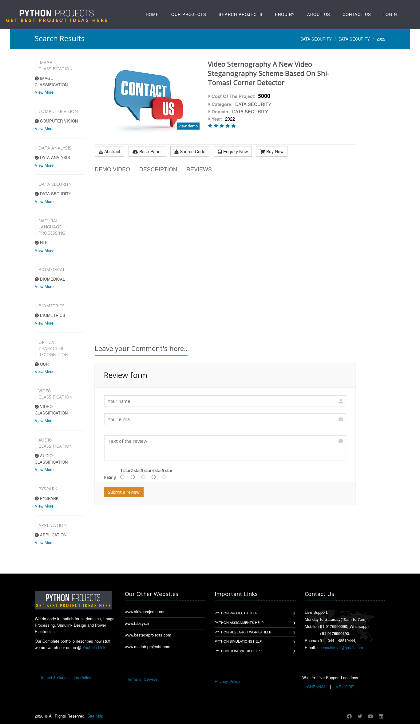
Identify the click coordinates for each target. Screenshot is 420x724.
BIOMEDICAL (52, 279)
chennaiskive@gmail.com (340, 647)
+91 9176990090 (332, 626)
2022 (381, 39)
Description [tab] (158, 169)
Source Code (192, 151)
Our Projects (188, 14)
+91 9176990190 (334, 633)
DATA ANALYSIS (54, 157)
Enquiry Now (235, 151)
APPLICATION (52, 535)
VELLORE (344, 687)
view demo (188, 126)
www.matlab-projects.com (147, 646)
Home (152, 14)
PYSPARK (49, 498)
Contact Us (357, 14)
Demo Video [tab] (112, 169)
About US (318, 14)
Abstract (111, 151)
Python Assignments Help (239, 622)
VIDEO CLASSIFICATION (51, 409)
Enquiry (285, 14)
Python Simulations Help (238, 641)
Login (390, 14)
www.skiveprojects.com (146, 611)
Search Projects (241, 14)
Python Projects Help (236, 612)
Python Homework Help (237, 650)
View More (44, 92)
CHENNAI (316, 687)
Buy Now (274, 151)
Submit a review (124, 492)
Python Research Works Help (243, 631)
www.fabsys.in (137, 623)
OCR (44, 364)
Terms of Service (142, 679)
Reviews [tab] (199, 169)
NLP (43, 242)
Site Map (95, 716)
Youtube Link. (94, 647)
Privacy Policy (227, 681)
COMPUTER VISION (58, 121)
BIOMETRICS (52, 315)
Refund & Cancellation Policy (65, 677)
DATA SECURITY (316, 39)
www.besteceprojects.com (148, 635)
